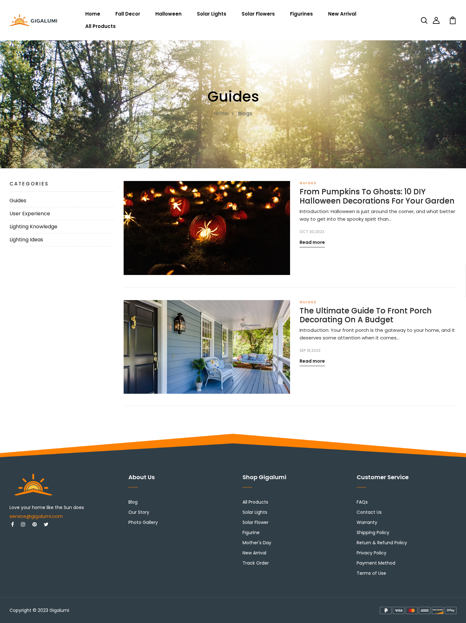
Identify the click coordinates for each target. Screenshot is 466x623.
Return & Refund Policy (382, 542)
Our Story (138, 512)
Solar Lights (211, 13)
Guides (18, 200)
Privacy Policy (371, 553)
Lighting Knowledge (33, 226)
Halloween (168, 13)
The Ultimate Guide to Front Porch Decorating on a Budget (366, 315)
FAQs (362, 502)
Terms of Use (371, 573)
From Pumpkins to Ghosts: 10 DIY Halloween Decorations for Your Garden (377, 196)
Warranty (367, 522)
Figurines (301, 13)
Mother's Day (257, 542)
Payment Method (376, 563)
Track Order (256, 563)
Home (92, 13)
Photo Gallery (143, 522)
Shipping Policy (373, 532)
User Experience (30, 213)
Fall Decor (127, 13)
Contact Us (369, 512)
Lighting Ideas (26, 239)
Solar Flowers (258, 13)
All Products (100, 26)
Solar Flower (256, 522)
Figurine (251, 532)
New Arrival (342, 13)
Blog (133, 502)
